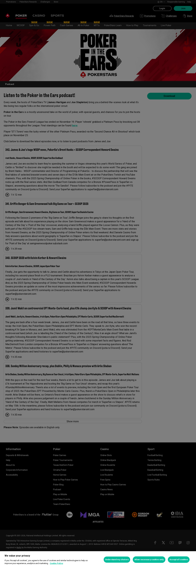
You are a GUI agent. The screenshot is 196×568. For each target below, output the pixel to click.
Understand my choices (117, 559)
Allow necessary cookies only (149, 559)
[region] (98, 559)
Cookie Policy (56, 563)
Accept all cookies (179, 559)
